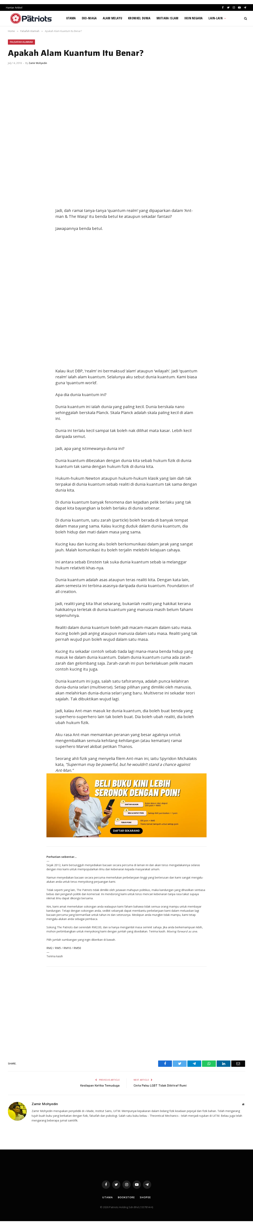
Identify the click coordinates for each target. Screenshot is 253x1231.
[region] (164, 300)
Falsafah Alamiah (21, 42)
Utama (71, 18)
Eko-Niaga (89, 18)
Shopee (145, 1197)
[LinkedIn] (15, 220)
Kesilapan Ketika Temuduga (100, 1085)
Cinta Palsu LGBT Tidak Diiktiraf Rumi (160, 1085)
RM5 (58, 948)
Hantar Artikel (14, 7)
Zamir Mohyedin (38, 63)
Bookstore (126, 1197)
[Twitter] (15, 211)
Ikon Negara (193, 18)
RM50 (77, 948)
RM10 (67, 948)
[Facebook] (15, 203)
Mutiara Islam (167, 18)
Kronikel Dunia (139, 18)
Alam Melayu (112, 18)
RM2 (49, 948)
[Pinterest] (15, 229)
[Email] (15, 238)
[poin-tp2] (126, 836)
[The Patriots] (31, 18)
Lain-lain (216, 18)
